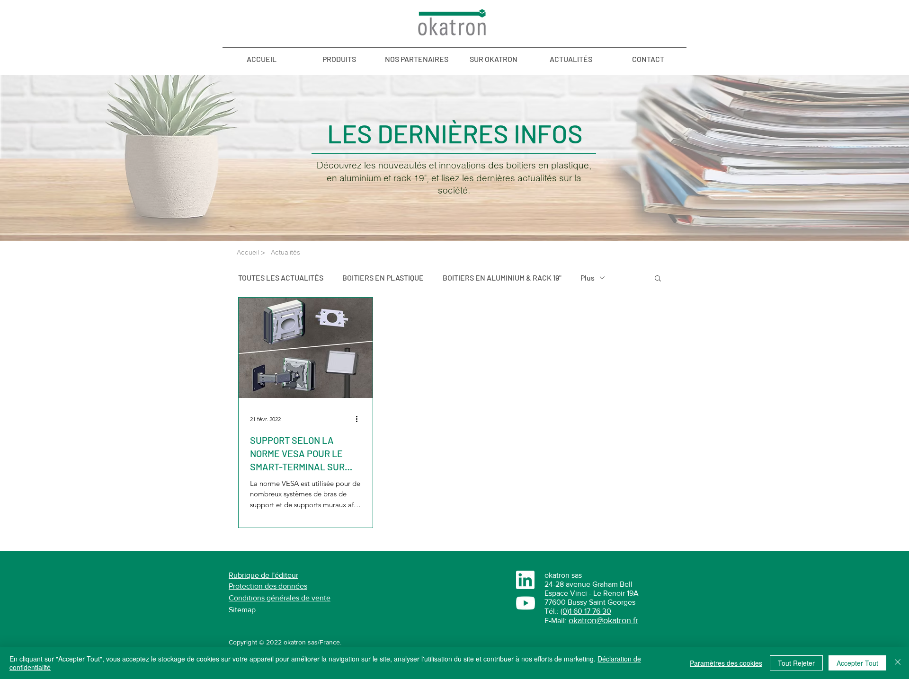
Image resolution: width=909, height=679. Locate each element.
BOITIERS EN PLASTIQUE (383, 277)
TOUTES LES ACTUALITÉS (280, 277)
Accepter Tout (857, 663)
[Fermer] (897, 662)
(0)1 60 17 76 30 (586, 611)
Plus (587, 277)
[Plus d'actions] (359, 419)
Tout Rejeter (796, 663)
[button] (657, 279)
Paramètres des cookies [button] (726, 663)
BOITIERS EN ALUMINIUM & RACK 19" (502, 277)
